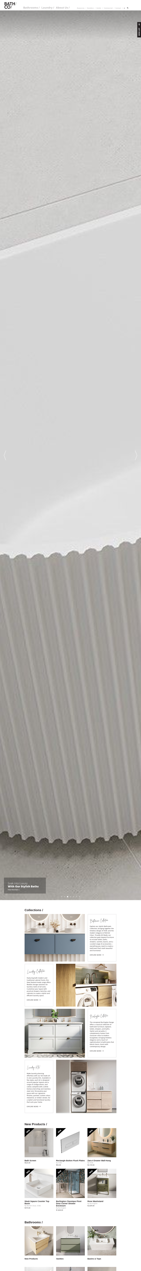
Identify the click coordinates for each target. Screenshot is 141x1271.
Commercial (108, 8)
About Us (62, 7)
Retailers (90, 8)
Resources (80, 8)
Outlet (98, 8)
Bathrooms (30, 7)
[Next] (136, 455)
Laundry (47, 7)
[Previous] (5, 455)
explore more (96, 955)
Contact (118, 8)
